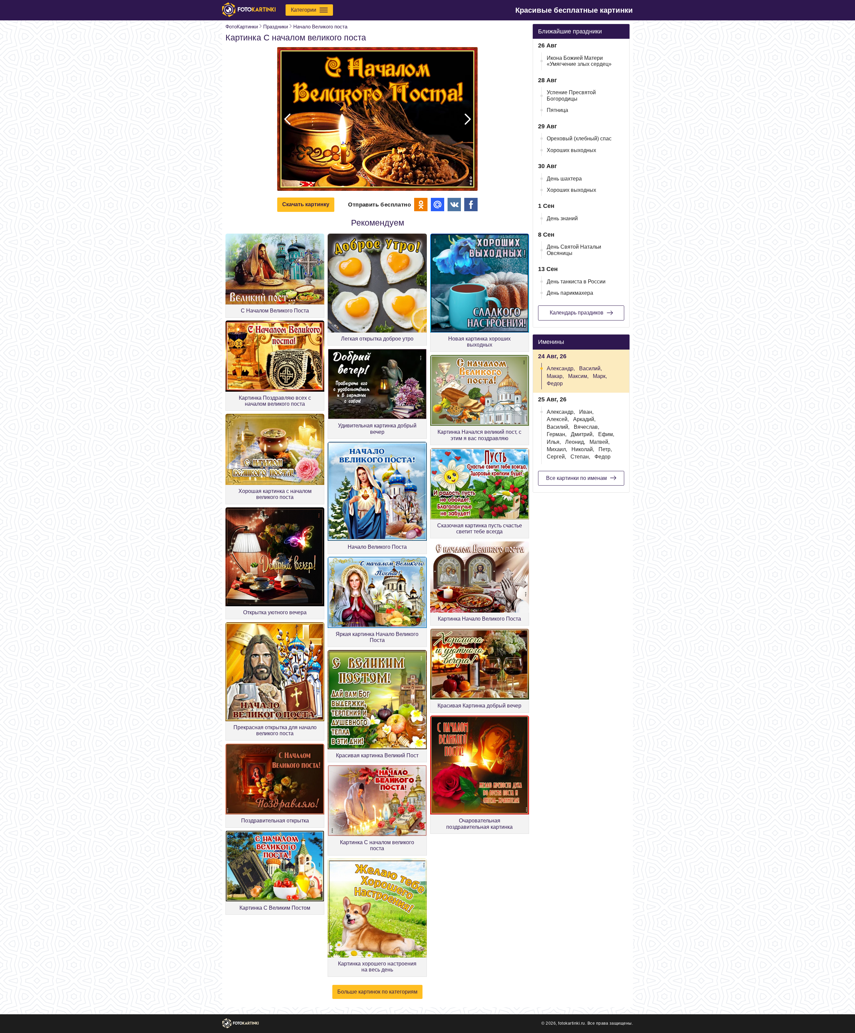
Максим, (578, 376)
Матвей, (599, 442)
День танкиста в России (576, 281)
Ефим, (606, 434)
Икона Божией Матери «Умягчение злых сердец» (579, 61)
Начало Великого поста (320, 26)
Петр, (605, 449)
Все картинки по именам (576, 478)
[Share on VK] (454, 204)
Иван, (586, 412)
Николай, (582, 449)
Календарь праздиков (577, 312)
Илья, (554, 442)
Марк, (600, 376)
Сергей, (556, 457)
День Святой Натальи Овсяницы (574, 250)
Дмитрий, (582, 434)
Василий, (590, 368)
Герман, (556, 434)
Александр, (561, 368)
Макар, (555, 376)
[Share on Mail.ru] (437, 204)
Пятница (557, 110)
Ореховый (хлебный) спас (579, 138)
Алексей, (558, 419)
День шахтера (564, 178)
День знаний (562, 218)
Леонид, (575, 442)
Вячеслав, (586, 427)
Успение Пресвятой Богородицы (571, 95)
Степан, (580, 457)
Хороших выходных (571, 150)
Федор (555, 383)
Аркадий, (584, 419)
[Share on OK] (421, 204)
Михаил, (557, 449)
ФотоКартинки (241, 26)
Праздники (275, 26)
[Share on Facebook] (471, 204)
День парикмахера (570, 293)
